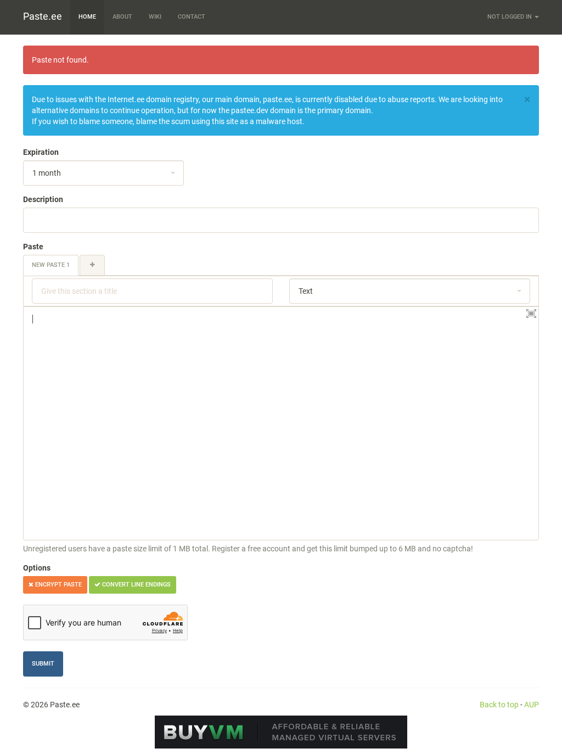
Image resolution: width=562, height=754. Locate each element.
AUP (531, 704)
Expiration (41, 152)
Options (36, 567)
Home (87, 16)
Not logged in (510, 16)
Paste (33, 246)
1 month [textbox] (46, 173)
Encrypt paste (57, 584)
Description (43, 199)
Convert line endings (135, 584)
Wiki (155, 16)
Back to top (499, 704)
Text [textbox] (306, 291)
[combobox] (103, 173)
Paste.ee (42, 16)
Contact (191, 16)
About (122, 16)
